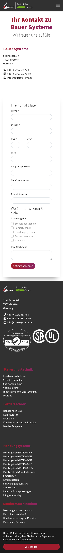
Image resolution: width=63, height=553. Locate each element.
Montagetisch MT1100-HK (17, 452)
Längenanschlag (12, 495)
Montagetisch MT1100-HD (17, 464)
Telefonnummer (21, 180)
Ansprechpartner (21, 166)
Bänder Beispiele (12, 426)
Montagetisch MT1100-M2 (17, 460)
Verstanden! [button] (31, 546)
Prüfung (7, 395)
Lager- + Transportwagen (17, 491)
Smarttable (9, 487)
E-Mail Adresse (20, 194)
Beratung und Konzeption (17, 510)
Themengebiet (19, 218)
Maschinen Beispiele (14, 522)
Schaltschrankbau (13, 380)
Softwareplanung (12, 383)
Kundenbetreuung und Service (19, 422)
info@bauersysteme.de (19, 322)
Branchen (8, 418)
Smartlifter (9, 475)
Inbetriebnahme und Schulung (20, 391)
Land (13, 152)
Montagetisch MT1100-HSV (18, 468)
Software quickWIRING (15, 483)
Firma (15, 110)
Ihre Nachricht (19, 246)
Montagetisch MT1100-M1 (17, 456)
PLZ (14, 138)
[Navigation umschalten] (58, 5)
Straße (15, 124)
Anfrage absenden (23, 265)
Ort (29, 138)
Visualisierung (11, 387)
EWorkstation (11, 479)
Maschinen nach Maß (14, 514)
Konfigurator (10, 414)
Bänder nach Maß (12, 410)
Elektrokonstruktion (14, 376)
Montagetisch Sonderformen (19, 472)
